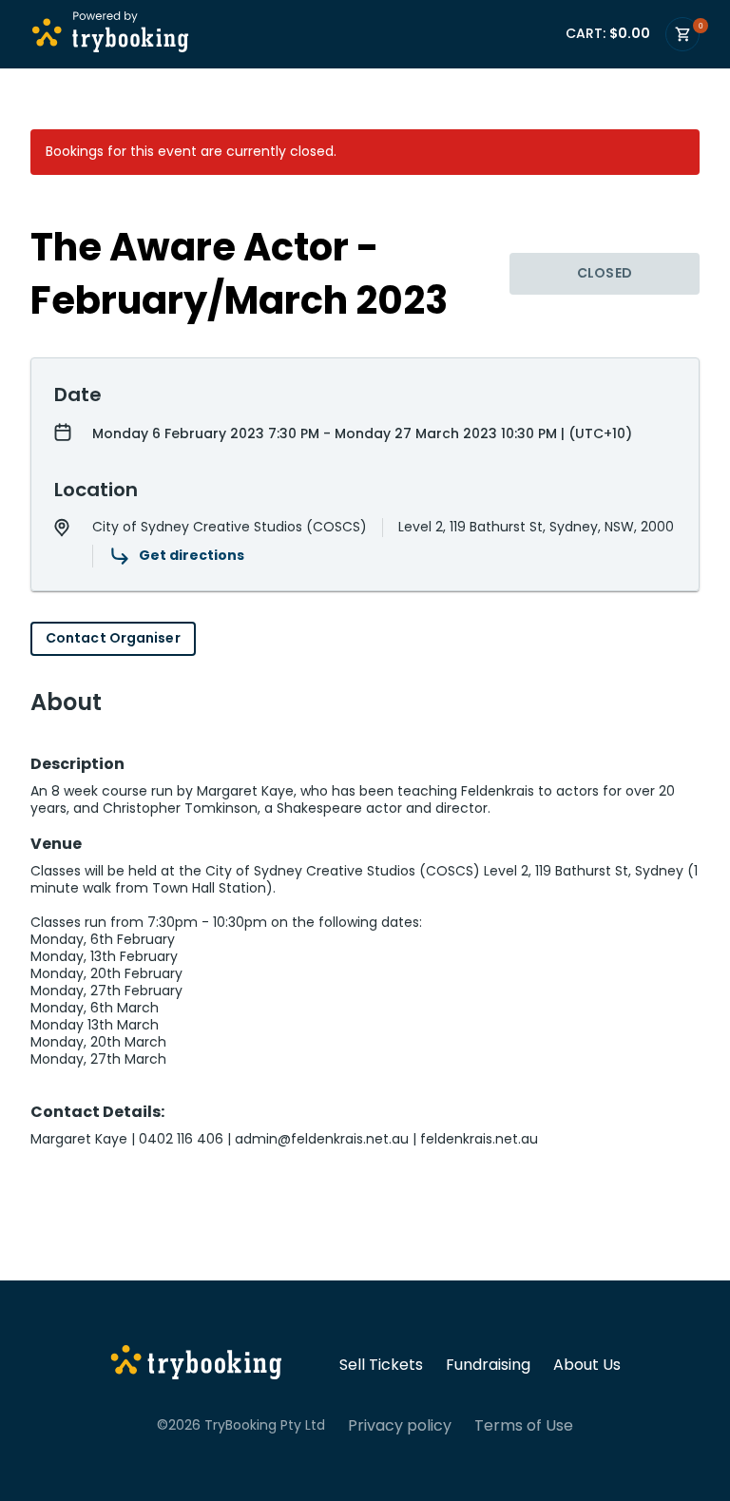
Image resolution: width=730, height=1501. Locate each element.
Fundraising (488, 1365)
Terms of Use (523, 1425)
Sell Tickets (381, 1365)
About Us (587, 1365)
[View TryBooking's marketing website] (196, 1365)
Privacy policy (399, 1425)
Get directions (191, 555)
